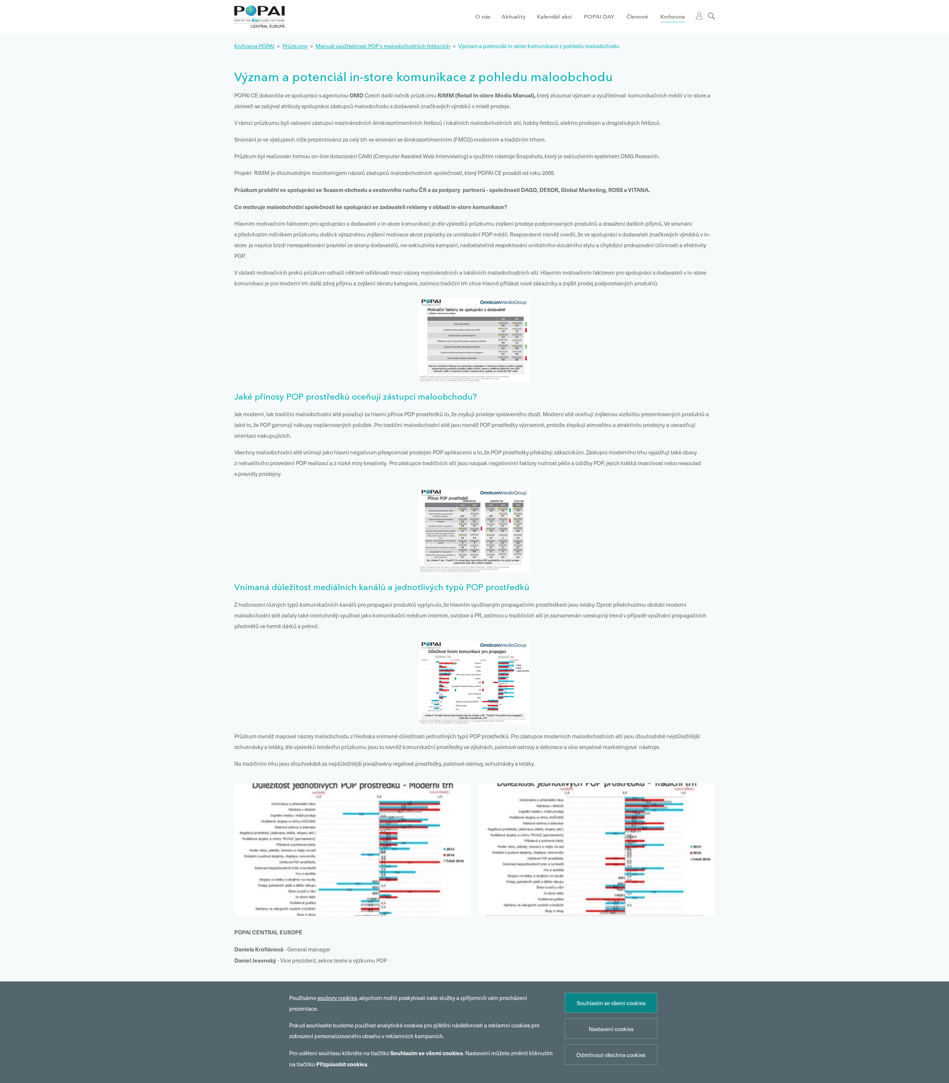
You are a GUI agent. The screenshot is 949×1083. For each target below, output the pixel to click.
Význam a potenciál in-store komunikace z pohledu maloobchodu (538, 46)
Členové (637, 17)
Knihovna (672, 17)
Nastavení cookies (611, 1029)
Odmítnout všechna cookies (610, 1055)
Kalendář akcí (554, 17)
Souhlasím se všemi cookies (611, 1003)
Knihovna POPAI (254, 46)
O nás (482, 17)
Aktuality (514, 17)
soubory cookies (337, 997)
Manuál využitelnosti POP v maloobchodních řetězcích (382, 46)
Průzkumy (294, 46)
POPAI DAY (599, 17)
